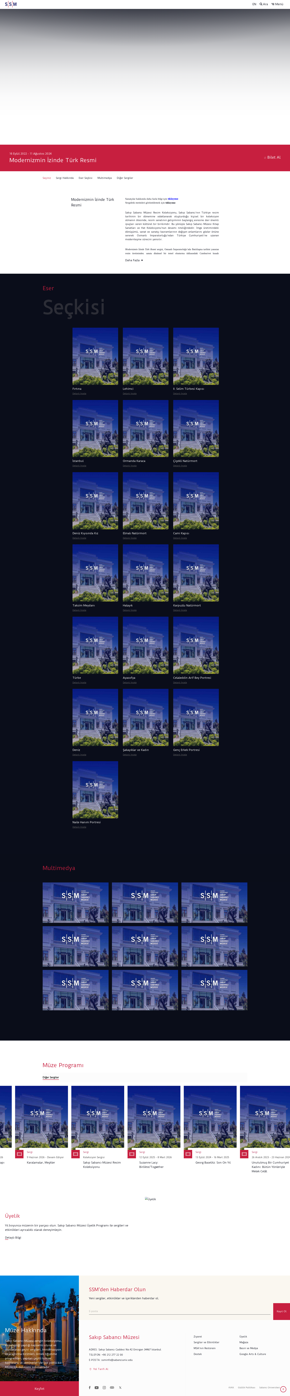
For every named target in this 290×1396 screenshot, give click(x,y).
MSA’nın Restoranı (205, 1348)
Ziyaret (198, 1336)
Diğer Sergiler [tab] (51, 1077)
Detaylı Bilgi (13, 1237)
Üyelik (243, 1336)
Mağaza (243, 1342)
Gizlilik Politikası (246, 1387)
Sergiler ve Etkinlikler (206, 1342)
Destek (198, 1354)
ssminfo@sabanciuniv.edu (117, 1360)
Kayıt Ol (281, 1311)
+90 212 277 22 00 (112, 1354)
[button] (277, 4)
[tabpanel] (145, 1131)
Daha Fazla (132, 260)
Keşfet (39, 1389)
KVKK (231, 1387)
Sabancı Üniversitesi (269, 1387)
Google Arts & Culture (252, 1354)
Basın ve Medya (248, 1348)
